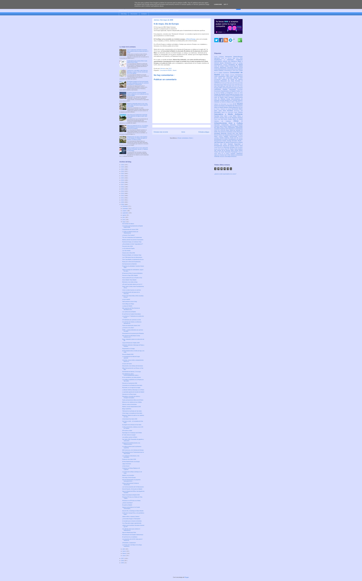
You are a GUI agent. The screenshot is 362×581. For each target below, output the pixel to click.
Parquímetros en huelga (128, 348)
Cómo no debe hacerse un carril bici (131, 290)
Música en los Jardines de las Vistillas (132, 402)
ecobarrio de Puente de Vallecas (232, 79)
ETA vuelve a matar (127, 430)
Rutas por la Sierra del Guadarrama (131, 261)
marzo (124, 551)
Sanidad (231, 144)
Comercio (226, 72)
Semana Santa (239, 145)
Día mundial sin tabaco (128, 223)
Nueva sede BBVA (219, 119)
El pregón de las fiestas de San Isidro (131, 424)
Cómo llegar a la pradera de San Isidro (132, 413)
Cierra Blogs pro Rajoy (128, 304)
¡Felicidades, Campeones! (129, 542)
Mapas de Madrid (219, 107)
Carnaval (225, 64)
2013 (122, 193)
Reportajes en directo (223, 142)
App (234, 58)
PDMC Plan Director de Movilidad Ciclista (225, 131)
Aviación (225, 61)
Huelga (228, 99)
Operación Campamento (222, 125)
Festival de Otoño (238, 92)
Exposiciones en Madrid (228, 91)
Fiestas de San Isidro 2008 (129, 459)
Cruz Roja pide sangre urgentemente (131, 523)
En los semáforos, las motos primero (131, 377)
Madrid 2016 (217, 105)
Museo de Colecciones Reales (230, 112)
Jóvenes (217, 102)
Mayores (236, 107)
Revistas (217, 144)
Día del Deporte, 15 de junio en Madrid (132, 489)
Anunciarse (134, 14)
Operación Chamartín (236, 125)
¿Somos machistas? (127, 502)
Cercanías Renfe (233, 67)
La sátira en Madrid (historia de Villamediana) (130, 232)
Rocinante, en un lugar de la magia (131, 387)
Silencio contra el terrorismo (129, 404)
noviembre (125, 208)
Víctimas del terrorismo (237, 155)
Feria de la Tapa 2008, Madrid (130, 275)
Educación (224, 81)
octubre (124, 210)
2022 (122, 173)
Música (240, 112)
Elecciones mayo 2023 (237, 86)
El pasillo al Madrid (127, 505)
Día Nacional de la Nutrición (129, 264)
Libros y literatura (236, 102)
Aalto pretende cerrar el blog (129, 301)
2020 (122, 178)
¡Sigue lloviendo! (126, 463)
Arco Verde (239, 58)
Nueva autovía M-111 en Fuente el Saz (132, 277)
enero (124, 555)
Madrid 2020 (224, 105)
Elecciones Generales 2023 (236, 83)
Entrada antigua (204, 132)
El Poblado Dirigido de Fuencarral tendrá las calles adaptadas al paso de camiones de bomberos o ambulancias (138, 83)
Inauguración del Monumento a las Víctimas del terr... (131, 443)
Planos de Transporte (224, 135)
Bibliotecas (234, 61)
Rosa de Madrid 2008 (127, 354)
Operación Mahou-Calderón (221, 126)
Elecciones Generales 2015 (226, 82)
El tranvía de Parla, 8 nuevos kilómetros (132, 273)
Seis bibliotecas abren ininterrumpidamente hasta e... (130, 374)
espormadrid (233, 89)
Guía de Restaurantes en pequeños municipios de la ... (131, 480)
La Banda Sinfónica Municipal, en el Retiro (133, 390)
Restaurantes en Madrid (236, 142)
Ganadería (231, 97)
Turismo (233, 153)
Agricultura (217, 58)
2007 (122, 558)
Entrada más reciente (161, 132)
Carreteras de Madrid (235, 64)
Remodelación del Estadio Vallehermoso (132, 534)
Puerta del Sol (234, 138)
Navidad (217, 116)
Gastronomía (239, 97)
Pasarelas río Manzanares (236, 129)
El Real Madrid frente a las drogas (131, 461)
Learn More (218, 4)
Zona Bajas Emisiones (231, 156)
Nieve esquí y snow (226, 116)
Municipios (218, 112)
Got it (226, 4)
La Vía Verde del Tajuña (128, 248)
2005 (122, 562)
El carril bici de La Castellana (129, 537)
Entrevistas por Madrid (237, 88)
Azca (229, 61)
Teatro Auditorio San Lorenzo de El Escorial (228, 149)
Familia (238, 91)
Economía (217, 81)
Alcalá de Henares (227, 58)
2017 (122, 184)
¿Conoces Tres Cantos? (128, 235)
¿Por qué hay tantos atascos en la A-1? (132, 284)
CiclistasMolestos (228, 70)
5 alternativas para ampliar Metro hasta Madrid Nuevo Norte (137, 61)
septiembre (125, 213)
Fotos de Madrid (219, 97)
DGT (241, 78)
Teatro (232, 149)
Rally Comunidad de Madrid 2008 (131, 495)
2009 (122, 202)
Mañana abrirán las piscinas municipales (132, 239)
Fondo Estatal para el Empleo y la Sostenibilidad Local (228, 95)
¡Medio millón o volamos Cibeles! (130, 516)
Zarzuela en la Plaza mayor (129, 394)
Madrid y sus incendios (128, 475)
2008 (122, 204)
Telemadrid (228, 152)
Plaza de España (235, 135)
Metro (241, 109)
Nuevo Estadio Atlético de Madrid (233, 119)
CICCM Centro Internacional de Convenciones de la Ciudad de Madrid (228, 69)
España (226, 89)
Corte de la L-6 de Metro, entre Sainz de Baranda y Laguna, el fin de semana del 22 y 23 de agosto (137, 72)
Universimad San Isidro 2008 (129, 419)
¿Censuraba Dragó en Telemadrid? (131, 518)
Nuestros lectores (237, 117)
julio (123, 217)
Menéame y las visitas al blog (129, 282)
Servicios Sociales (229, 147)
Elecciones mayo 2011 (220, 85)
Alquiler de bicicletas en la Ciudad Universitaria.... (131, 508)
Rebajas (241, 137)
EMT (220, 88)
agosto (124, 215)
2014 (122, 191)
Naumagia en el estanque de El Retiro (132, 432)
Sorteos (223, 149)
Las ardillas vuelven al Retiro (129, 437)
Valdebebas (239, 153)
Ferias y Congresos (227, 92)
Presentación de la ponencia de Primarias (133, 333)
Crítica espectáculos (220, 76)
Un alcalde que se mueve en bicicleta (132, 521)
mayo (124, 221)
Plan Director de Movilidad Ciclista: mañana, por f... (131, 336)
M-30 (235, 104)
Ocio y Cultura (236, 123)
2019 (122, 180)
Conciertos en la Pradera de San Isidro (132, 385)
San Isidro (224, 144)
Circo (237, 70)
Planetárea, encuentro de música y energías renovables (131, 397)
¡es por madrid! (126, 299)
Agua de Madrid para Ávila (129, 532)
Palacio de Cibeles (233, 126)
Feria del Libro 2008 (127, 246)
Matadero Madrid (228, 107)
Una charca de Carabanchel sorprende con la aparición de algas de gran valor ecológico (137, 116)
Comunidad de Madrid (166, 70)
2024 (122, 169)
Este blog (124, 14)
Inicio (183, 132)
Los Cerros (230, 104)
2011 (122, 198)
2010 (122, 200)
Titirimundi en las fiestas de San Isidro (132, 411)
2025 (122, 167)
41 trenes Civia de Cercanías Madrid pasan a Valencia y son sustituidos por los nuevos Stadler (138, 94)
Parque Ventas (224, 127)
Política (227, 136)
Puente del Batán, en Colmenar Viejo (131, 255)
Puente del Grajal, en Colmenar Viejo (131, 242)
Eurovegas (240, 89)
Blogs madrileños (126, 408)
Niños (235, 116)
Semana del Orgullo (229, 145)
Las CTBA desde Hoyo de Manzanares (132, 257)
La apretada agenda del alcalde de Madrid (133, 392)
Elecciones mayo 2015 (232, 85)
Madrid (174, 70)
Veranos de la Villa (225, 155)
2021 (122, 175)
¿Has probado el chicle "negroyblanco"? (132, 244)
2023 (122, 171)
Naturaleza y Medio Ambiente (228, 114)
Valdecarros (217, 155)
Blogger (187, 577)
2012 (122, 195)
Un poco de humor (127, 363)
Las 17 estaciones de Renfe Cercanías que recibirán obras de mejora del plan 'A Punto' (137, 51)
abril (123, 549)
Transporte (234, 152)
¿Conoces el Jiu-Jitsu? (128, 327)
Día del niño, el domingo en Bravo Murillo (132, 510)
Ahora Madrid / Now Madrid (129, 280)
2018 (122, 182)
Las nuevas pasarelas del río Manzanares (133, 487)
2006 (122, 560)
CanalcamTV (218, 64)
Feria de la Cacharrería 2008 (129, 383)
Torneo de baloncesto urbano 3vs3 (131, 325)
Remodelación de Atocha (221, 139)
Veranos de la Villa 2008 (128, 253)
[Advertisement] (134, 31)
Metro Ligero (218, 110)
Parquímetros (232, 127)
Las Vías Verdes (126, 250)
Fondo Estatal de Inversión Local (234, 94)
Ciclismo (221, 70)
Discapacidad (218, 79)
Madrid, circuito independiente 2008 (131, 406)
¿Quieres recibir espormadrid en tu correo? (225, 174)
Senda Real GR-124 (219, 147)
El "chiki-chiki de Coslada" (129, 435)
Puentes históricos (225, 138)
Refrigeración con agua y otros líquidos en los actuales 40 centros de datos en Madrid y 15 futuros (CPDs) (137, 138)
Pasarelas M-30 (224, 129)
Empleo (216, 88)
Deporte (237, 78)
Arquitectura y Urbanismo (225, 59)
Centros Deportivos (220, 67)
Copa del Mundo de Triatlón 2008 (131, 342)
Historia (223, 99)
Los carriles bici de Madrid (129, 311)
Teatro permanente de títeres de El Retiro (132, 400)
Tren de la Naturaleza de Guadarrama (132, 237)
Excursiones (217, 91)
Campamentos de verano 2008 (130, 229)
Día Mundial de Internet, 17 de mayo (131, 371)
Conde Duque (225, 75)
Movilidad (230, 110)
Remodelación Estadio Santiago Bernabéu (226, 140)
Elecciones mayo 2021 (226, 86)
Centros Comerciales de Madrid (234, 66)
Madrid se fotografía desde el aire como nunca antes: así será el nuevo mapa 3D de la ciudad (137, 105)
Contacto (144, 14)
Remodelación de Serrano (235, 139)
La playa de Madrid (127, 306)
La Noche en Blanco (225, 102)
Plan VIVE (235, 133)
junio (123, 219)
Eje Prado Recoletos (235, 81)
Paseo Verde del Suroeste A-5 (234, 130)
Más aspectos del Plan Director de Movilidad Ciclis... (131, 309)
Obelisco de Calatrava (224, 121)
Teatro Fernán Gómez (237, 150)
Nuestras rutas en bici (226, 117)
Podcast (221, 136)
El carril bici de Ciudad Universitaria (131, 314)
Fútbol (226, 97)
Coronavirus (239, 75)
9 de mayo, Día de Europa (129, 477)
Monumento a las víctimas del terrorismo (132, 366)
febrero (124, 553)
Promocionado (234, 136)
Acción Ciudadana (219, 56)
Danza (220, 78)
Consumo (232, 74)
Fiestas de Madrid (220, 94)
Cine (234, 70)
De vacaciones (228, 78)
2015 (122, 189)
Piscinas (229, 133)
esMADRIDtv (218, 89)
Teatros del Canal (219, 152)
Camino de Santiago (237, 63)
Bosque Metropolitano (226, 63)
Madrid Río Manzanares (235, 105)
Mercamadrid (235, 109)
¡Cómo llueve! (125, 466)
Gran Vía (217, 99)
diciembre (125, 206)
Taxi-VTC (227, 149)
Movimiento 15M (238, 110)
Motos (225, 110)
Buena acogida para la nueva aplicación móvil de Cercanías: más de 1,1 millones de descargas (137, 149)
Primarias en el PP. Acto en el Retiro (131, 500)
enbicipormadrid (226, 88)
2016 (122, 186)
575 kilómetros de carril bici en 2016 (131, 319)
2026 (122, 164)
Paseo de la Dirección (220, 130)
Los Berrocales (223, 104)
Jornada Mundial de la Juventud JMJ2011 (231, 100)
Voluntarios (222, 156)
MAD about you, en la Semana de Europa (133, 450)
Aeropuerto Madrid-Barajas (234, 56)
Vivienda (217, 156)
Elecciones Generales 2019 (223, 83)
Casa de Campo (219, 66)
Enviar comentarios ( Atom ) (185, 138)
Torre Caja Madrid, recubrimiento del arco (133, 259)
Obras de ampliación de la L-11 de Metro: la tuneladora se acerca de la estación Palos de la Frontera (137, 127)
